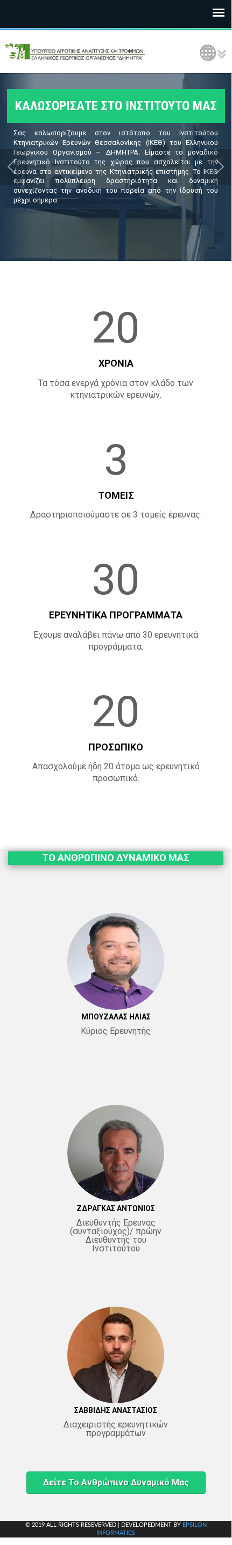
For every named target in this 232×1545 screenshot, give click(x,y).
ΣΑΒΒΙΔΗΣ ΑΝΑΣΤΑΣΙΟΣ (115, 1410)
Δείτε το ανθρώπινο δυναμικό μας (116, 1482)
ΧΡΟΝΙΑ (116, 363)
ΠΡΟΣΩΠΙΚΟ (115, 747)
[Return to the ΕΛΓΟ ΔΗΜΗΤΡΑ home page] (75, 51)
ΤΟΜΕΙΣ (116, 495)
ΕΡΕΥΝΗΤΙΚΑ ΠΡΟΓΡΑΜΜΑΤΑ (115, 615)
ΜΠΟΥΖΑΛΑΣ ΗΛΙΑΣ (116, 1016)
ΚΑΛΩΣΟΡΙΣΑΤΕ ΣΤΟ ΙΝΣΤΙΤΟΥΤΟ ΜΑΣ (116, 105)
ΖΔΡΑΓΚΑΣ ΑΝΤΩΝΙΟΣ (115, 1208)
